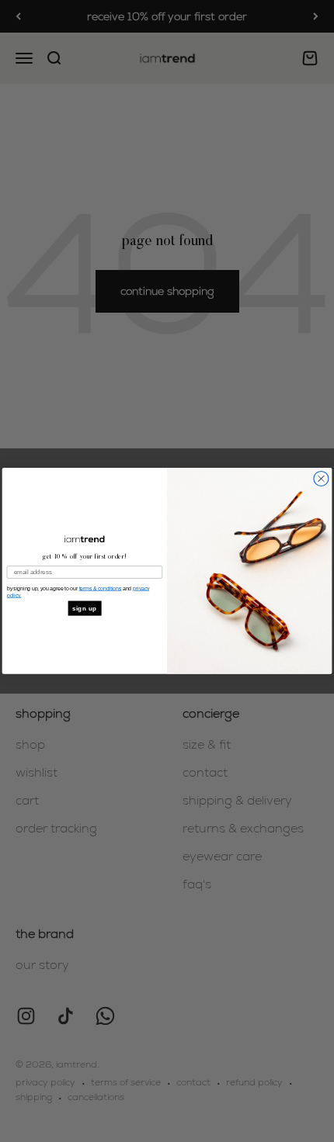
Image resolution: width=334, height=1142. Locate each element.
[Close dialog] (321, 479)
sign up (84, 608)
